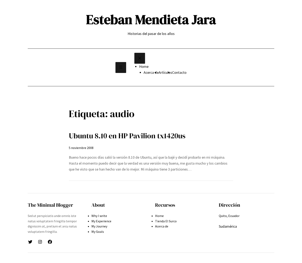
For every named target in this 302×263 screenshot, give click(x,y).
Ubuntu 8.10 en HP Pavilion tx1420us (127, 136)
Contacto (179, 72)
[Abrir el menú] (120, 67)
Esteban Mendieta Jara (151, 19)
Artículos (165, 72)
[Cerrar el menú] (139, 58)
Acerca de (151, 72)
